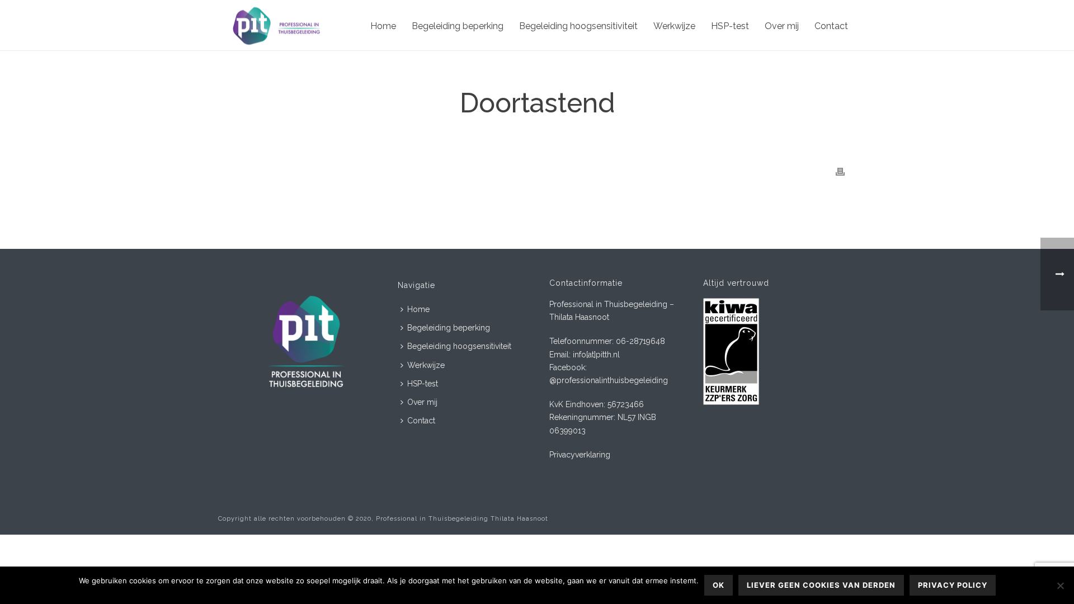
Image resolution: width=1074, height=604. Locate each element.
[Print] (840, 171)
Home (383, 26)
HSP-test (730, 26)
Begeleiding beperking (457, 26)
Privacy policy (952, 585)
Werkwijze (674, 26)
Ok (718, 585)
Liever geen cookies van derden (821, 585)
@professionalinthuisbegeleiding (608, 380)
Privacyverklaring (579, 454)
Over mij (782, 26)
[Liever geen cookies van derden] (1060, 585)
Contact (831, 26)
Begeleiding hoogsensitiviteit (578, 26)
